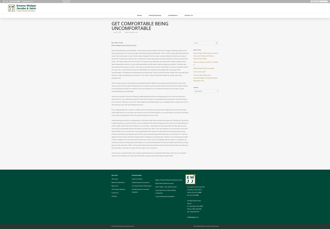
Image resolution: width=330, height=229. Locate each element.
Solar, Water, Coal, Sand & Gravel (166, 187)
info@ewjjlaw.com (27, 1)
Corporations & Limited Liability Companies (165, 191)
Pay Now (66, 1)
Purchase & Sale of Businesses (142, 186)
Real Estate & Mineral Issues (164, 183)
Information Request (118, 189)
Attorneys (115, 179)
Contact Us (115, 193)
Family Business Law (131, 32)
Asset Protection (137, 179)
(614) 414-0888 (14, 1)
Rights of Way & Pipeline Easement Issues (168, 180)
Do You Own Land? (199, 72)
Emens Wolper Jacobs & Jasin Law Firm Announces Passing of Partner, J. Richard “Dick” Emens (205, 56)
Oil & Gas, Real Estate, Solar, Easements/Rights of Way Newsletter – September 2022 (205, 78)
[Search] (329, 1)
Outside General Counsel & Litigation (140, 190)
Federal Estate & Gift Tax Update (203, 68)
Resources (115, 186)
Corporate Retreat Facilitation (165, 196)
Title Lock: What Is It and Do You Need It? (205, 63)
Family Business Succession (140, 182)
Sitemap (114, 196)
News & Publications (118, 182)
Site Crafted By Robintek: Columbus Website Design (206, 226)
